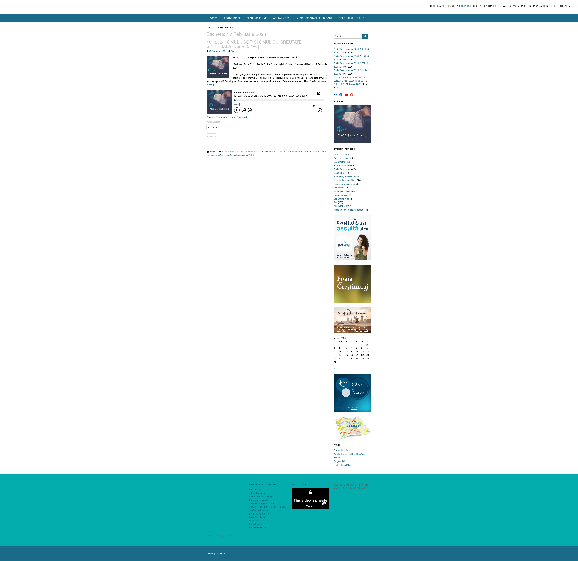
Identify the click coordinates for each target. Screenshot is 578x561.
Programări (232, 18)
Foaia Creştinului (342, 169)
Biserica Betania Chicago (261, 496)
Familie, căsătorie (342, 165)
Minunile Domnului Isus (345, 180)
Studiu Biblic (340, 205)
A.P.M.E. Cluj (255, 489)
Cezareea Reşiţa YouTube (261, 503)
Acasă (214, 18)
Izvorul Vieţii (255, 520)
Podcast (213, 151)
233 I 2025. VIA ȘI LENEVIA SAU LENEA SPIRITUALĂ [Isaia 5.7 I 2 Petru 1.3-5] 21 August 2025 (350, 81)
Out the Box (221, 553)
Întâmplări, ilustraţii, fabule (346, 176)
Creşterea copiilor (342, 158)
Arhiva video (281, 18)
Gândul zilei (339, 172)
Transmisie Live (257, 18)
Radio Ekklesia (256, 524)
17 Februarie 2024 (231, 151)
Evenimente (339, 161)
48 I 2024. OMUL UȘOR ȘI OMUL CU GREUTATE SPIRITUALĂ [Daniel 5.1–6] (254, 44)
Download (242, 116)
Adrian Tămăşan (257, 492)
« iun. (336, 368)
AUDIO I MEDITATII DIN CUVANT (314, 18)
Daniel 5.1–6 (248, 154)
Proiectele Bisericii (343, 191)
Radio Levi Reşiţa (257, 527)
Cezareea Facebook (259, 499)
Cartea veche (340, 154)
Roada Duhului (341, 194)
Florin (233, 50)
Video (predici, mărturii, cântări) (349, 209)
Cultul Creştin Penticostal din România (267, 506)
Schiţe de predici (342, 198)
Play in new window (225, 116)
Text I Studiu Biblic (351, 18)
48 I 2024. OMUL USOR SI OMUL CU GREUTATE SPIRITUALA (272, 151)
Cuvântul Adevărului (258, 510)
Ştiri (335, 202)
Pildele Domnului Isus (344, 183)
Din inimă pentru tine (259, 513)
